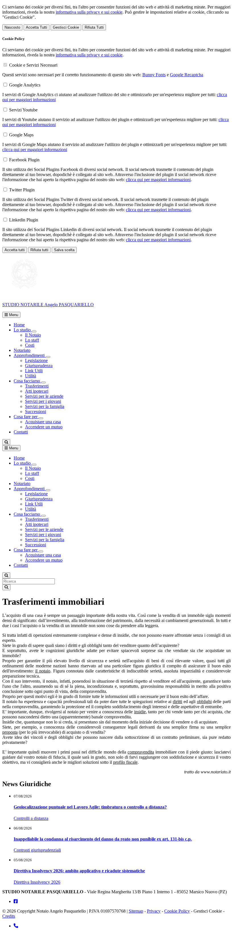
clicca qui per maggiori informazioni (34, 149)
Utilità (30, 375)
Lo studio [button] (23, 329)
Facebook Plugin (24, 159)
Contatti (21, 432)
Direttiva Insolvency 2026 (37, 882)
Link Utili (34, 370)
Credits (8, 916)
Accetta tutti (15, 250)
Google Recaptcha (186, 74)
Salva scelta (64, 250)
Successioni (35, 411)
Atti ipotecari (36, 391)
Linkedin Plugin (23, 219)
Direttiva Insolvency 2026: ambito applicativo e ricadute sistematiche (79, 870)
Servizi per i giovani (43, 401)
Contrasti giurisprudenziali (37, 850)
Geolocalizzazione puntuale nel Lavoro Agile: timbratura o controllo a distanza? (90, 807)
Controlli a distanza (31, 818)
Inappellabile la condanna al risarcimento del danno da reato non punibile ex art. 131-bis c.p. (103, 839)
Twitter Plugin (22, 189)
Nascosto (12, 27)
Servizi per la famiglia (44, 406)
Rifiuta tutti (39, 250)
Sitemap (136, 911)
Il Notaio (33, 335)
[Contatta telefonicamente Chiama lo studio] (16, 925)
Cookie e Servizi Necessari (33, 65)
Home (19, 324)
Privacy (154, 911)
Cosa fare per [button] (26, 416)
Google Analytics (24, 84)
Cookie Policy (177, 911)
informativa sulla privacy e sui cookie (89, 12)
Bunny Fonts (154, 74)
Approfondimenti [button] (30, 355)
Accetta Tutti (36, 27)
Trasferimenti (37, 386)
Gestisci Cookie (66, 27)
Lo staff (32, 340)
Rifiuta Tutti (94, 27)
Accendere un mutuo (44, 426)
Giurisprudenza (39, 365)
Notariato (22, 350)
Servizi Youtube (23, 109)
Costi (29, 345)
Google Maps (21, 134)
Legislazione (36, 360)
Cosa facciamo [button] (27, 380)
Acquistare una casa (43, 421)
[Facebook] (16, 901)
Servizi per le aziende (44, 396)
